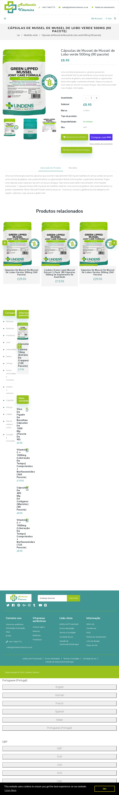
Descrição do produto (50, 168)
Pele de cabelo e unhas (9, 424)
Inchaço (9, 363)
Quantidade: (67, 98)
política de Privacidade (68, 624)
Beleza (9, 356)
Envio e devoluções (66, 628)
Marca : (64, 110)
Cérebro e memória (9, 390)
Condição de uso (66, 637)
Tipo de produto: (69, 116)
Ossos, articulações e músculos (10, 375)
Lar (18, 35)
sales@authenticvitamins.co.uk (75, 7)
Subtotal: (65, 104)
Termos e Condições (67, 632)
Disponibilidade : (69, 122)
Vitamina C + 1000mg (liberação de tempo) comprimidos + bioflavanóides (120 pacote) (20, 534)
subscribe (73, 598)
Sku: (63, 127)
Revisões (73, 168)
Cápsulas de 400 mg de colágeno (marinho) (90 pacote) (20, 498)
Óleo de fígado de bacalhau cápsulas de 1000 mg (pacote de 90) (20, 424)
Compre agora (39, 627)
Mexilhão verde (31, 35)
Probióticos (10, 335)
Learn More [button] (10, 790)
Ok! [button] (104, 789)
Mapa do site (91, 645)
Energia (9, 407)
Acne (8, 342)
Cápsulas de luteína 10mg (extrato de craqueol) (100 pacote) (22, 355)
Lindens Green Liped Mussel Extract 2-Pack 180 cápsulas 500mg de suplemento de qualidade (59, 273)
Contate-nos (91, 628)
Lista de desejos (93, 641)
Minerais (9, 321)
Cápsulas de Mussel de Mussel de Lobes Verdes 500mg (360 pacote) (21, 272)
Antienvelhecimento (10, 349)
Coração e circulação (10, 437)
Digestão (9, 400)
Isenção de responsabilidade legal (69, 642)
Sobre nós (90, 624)
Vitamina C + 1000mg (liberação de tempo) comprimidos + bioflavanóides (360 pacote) (20, 463)
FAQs (88, 632)
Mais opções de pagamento (101, 144)
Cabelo (9, 414)
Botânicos (10, 328)
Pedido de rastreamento (105, 7)
